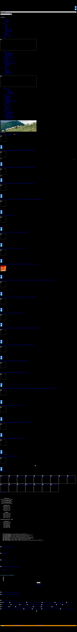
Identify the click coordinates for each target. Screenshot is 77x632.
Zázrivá (6, 33)
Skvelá (5, 577)
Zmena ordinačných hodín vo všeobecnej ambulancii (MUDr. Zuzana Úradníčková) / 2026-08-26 (17, 150)
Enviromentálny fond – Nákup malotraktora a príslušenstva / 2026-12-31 (13, 438)
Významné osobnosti (8, 111)
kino (6, 25)
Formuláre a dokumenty (9, 72)
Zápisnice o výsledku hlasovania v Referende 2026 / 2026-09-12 (11, 312)
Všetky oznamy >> (3, 454)
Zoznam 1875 (7, 102)
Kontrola (6, 107)
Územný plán (7, 73)
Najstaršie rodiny (6, 114)
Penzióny (9, 91)
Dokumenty (5, 68)
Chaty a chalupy (10, 93)
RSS (3, 570)
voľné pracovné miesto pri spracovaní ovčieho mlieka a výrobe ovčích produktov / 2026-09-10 (17, 183)
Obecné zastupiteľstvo (9, 53)
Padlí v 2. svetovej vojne (9, 113)
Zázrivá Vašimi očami (9, 35)
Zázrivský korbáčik (8, 30)
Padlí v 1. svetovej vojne (9, 112)
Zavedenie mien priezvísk (9, 116)
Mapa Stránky (5, 569)
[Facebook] (38, 146)
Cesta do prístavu (8, 106)
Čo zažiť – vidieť (8, 28)
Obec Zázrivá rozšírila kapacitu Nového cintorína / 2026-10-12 (11, 248)
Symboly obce (7, 21)
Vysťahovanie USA (6, 99)
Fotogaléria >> (3, 492)
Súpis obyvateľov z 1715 (9, 117)
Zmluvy (6, 67)
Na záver (6, 118)
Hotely (8, 90)
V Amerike (7, 109)
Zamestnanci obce (8, 55)
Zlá (4, 580)
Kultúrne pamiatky (8, 96)
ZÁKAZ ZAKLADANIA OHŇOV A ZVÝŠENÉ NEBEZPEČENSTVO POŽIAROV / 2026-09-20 (18, 264)
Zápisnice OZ (7, 71)
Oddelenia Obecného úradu (10, 57)
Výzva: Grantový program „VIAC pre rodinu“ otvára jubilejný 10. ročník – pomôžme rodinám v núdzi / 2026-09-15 (21, 199)
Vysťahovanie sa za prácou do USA (11, 100)
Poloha (6, 22)
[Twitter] (38, 148)
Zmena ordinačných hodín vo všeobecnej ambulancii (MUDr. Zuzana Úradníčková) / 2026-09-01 (17, 167)
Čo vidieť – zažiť (8, 95)
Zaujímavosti (5, 27)
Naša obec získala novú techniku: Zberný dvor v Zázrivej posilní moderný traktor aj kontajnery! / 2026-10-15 (19, 327)
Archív (6, 26)
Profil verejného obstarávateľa (10, 62)
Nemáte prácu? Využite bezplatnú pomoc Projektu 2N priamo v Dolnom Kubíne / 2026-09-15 (17, 344)
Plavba (6, 105)
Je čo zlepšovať (7, 579)
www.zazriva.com (40, 624)
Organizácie (5, 74)
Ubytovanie (7, 89)
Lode (6, 104)
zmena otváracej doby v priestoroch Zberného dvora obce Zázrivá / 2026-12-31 (14, 372)
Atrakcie (4, 94)
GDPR (4, 36)
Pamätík (4, 110)
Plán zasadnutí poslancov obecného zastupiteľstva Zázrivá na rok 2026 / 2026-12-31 (15, 422)
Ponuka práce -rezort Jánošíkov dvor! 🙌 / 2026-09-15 (10, 134)
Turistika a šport (8, 98)
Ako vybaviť (7, 59)
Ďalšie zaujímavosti (8, 31)
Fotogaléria (5, 32)
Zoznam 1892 (7, 103)
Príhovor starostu (8, 52)
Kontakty (6, 58)
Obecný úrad (5, 56)
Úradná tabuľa (5, 61)
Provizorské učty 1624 (9, 101)
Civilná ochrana (8, 63)
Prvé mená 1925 (8, 115)
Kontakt (4, 37)
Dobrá (5, 578)
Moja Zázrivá (5, 88)
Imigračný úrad (7, 108)
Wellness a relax (8, 97)
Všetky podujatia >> (4, 471)
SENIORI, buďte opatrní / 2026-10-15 (7, 215)
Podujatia (4, 23)
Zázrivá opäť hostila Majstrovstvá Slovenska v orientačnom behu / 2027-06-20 (14, 360)
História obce (7, 20)
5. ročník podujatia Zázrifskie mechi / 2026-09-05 (9, 456)
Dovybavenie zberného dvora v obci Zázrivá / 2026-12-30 (10, 405)
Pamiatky (6, 29)
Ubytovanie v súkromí (11, 92)
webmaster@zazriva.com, (17, 624)
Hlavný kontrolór (8, 54)
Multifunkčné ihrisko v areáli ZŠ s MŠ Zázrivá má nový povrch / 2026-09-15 (14, 232)
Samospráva (5, 51)
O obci (4, 19)
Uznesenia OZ (7, 70)
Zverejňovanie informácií (9, 60)
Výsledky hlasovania (38, 584)
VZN (6, 69)
